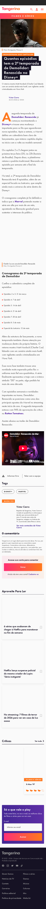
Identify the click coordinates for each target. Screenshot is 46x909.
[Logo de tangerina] (11, 9)
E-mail (6, 821)
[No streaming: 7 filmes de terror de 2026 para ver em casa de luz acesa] (23, 698)
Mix (24, 893)
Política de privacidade (11, 898)
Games (26, 879)
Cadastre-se (33, 574)
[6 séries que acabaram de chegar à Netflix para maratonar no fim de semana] (23, 610)
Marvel (19, 201)
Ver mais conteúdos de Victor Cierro (28, 526)
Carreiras (6, 888)
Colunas (26, 888)
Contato (5, 884)
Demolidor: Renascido (24, 117)
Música (26, 884)
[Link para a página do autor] (5, 98)
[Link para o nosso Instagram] (8, 866)
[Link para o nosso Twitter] (12, 866)
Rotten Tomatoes (14, 413)
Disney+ (6, 124)
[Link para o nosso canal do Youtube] (17, 866)
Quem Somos (7, 874)
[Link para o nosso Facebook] (3, 866)
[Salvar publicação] (41, 627)
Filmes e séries (29, 874)
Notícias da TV (8, 879)
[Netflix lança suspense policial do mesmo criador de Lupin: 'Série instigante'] (23, 654)
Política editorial (9, 893)
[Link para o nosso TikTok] (22, 866)
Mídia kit (26, 898)
